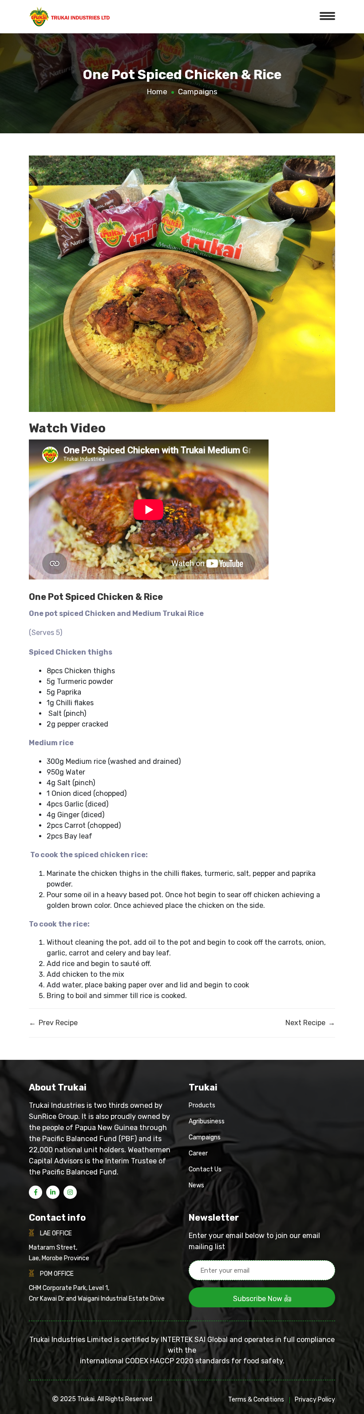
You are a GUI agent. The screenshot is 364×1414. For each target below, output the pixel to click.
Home (157, 91)
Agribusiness (207, 1121)
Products (202, 1105)
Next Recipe (310, 1023)
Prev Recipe (53, 1023)
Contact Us (205, 1169)
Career (198, 1153)
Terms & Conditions (256, 1399)
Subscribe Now (258, 1298)
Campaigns (198, 91)
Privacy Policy (315, 1399)
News (196, 1185)
